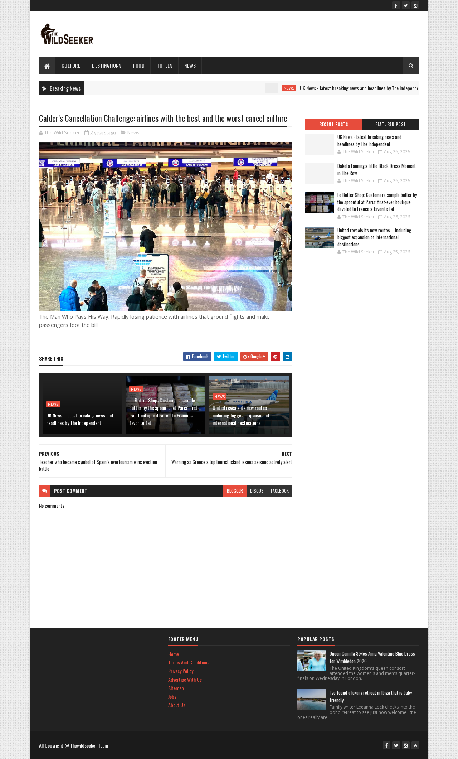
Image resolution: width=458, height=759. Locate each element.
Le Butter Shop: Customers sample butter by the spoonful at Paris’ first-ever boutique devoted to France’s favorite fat (164, 411)
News (190, 65)
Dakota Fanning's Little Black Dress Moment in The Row (376, 169)
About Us (176, 705)
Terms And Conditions (188, 662)
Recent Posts (333, 124)
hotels (164, 65)
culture (71, 65)
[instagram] (415, 5)
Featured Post (390, 124)
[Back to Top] (415, 745)
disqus (257, 491)
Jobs (172, 696)
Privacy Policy (180, 671)
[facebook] (396, 5)
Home (173, 654)
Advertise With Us (185, 679)
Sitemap (176, 688)
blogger (235, 491)
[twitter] (406, 5)
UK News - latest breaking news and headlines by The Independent (345, 88)
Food (139, 65)
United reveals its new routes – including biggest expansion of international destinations (242, 415)
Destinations (106, 65)
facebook (280, 491)
